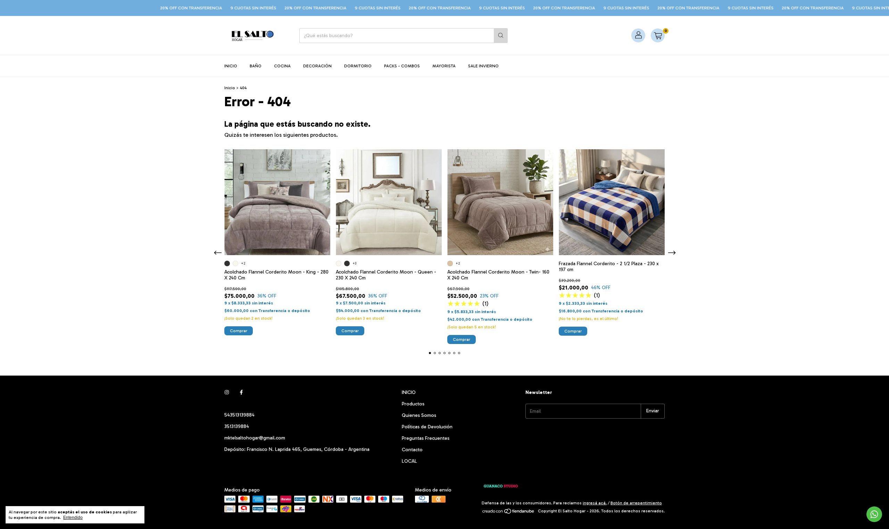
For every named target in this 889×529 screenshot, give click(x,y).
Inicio (230, 66)
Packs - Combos (402, 66)
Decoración (317, 66)
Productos (413, 404)
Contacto (412, 450)
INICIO (409, 392)
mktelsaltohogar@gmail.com (254, 438)
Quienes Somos (419, 415)
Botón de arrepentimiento (636, 503)
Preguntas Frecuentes (425, 438)
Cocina (282, 66)
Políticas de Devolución (427, 427)
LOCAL (409, 461)
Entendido (73, 517)
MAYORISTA (444, 66)
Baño (255, 66)
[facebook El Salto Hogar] (241, 392)
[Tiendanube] (508, 512)
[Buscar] (501, 35)
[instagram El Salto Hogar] (226, 392)
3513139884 (236, 426)
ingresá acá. (595, 503)
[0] (658, 35)
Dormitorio (358, 66)
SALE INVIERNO (483, 66)
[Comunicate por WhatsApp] (874, 514)
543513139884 (239, 415)
